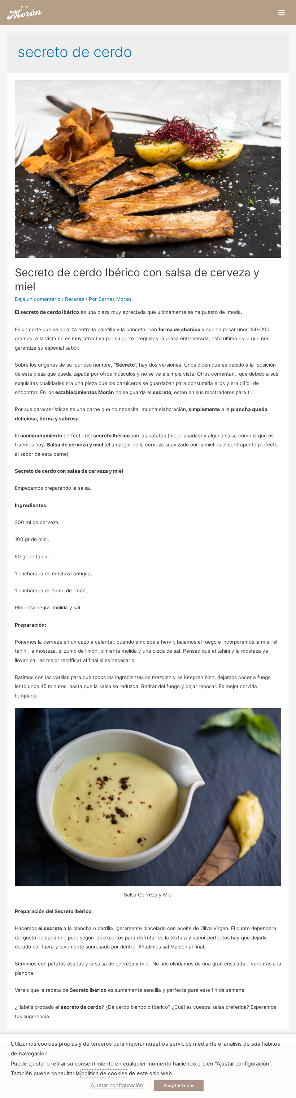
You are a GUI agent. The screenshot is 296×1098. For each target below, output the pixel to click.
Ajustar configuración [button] (117, 1085)
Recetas (74, 299)
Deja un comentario (37, 299)
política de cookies (104, 1073)
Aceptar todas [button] (179, 1085)
